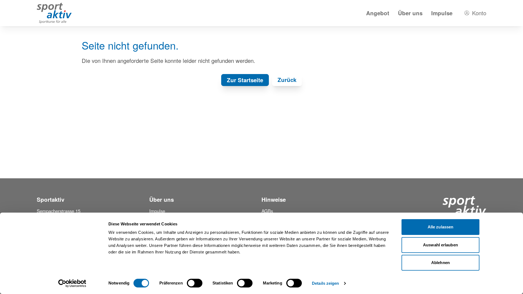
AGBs (267, 211)
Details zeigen (325, 283)
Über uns (410, 13)
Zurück (287, 80)
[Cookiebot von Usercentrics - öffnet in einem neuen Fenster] (72, 283)
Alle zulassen (440, 227)
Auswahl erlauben (440, 245)
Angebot (377, 13)
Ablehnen (440, 262)
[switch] (194, 283)
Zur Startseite (245, 80)
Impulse (441, 13)
